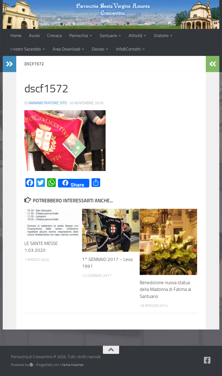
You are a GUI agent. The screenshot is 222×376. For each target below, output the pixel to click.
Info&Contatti (128, 49)
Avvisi (34, 35)
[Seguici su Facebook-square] (207, 360)
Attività (135, 35)
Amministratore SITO (47, 103)
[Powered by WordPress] (31, 365)
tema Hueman (73, 365)
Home (16, 35)
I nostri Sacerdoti (26, 49)
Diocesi (98, 49)
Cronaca (54, 35)
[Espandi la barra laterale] (9, 64)
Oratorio (161, 35)
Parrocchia (78, 35)
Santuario (108, 35)
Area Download (66, 49)
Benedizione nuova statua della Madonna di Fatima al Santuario (165, 289)
